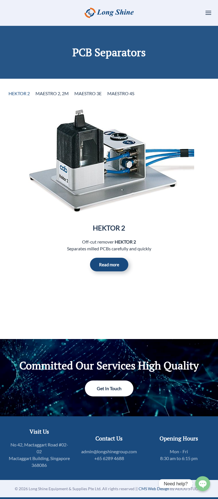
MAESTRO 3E (88, 93)
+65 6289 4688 (109, 458)
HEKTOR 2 (19, 93)
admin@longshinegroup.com (109, 451)
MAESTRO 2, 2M (52, 93)
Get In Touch (109, 388)
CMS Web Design (154, 488)
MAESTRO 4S (120, 93)
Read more (109, 264)
